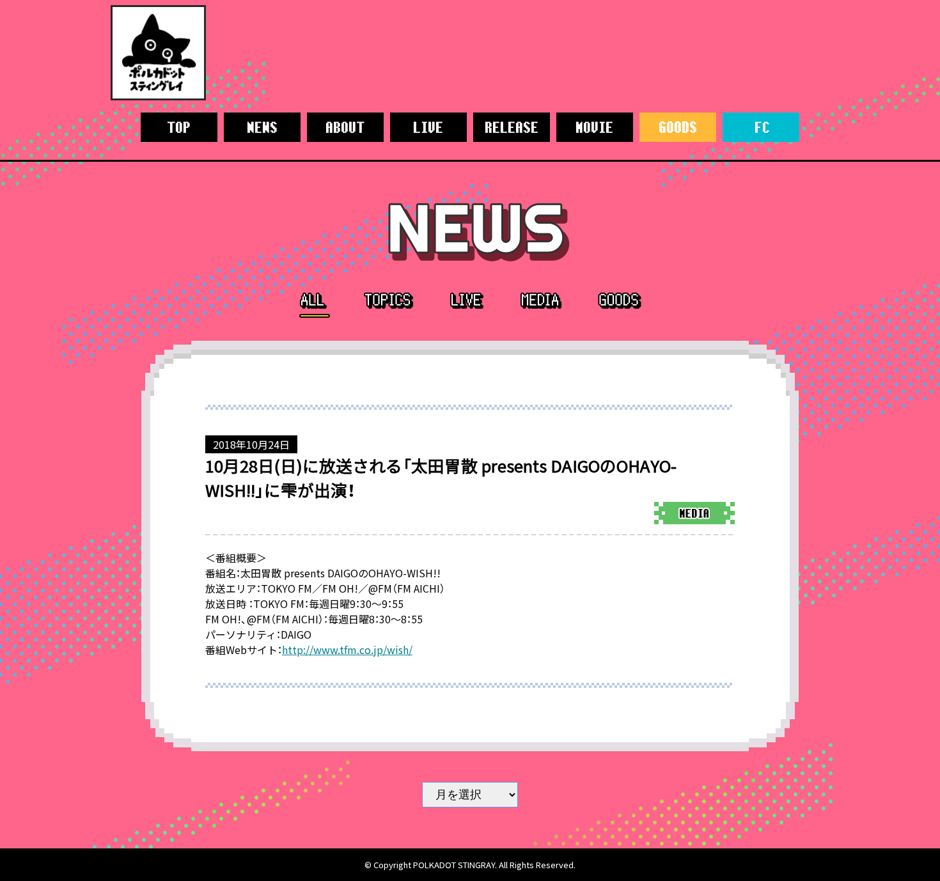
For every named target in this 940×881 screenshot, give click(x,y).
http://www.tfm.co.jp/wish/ (347, 649)
